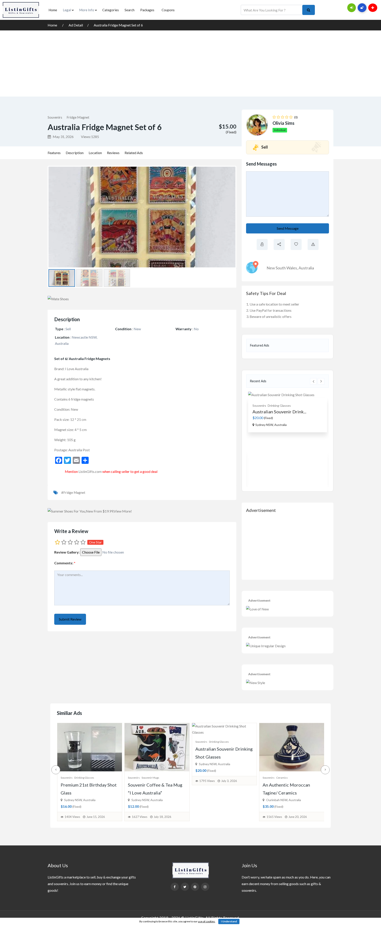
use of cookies (206, 921)
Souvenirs (55, 117)
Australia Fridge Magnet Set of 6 (118, 25)
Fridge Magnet (78, 117)
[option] (287, 412)
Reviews (113, 153)
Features (54, 153)
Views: (90, 136)
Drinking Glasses (279, 405)
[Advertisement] (190, 63)
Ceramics (214, 777)
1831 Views (274, 781)
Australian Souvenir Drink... (279, 411)
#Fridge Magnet (73, 492)
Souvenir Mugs (83, 777)
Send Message (288, 228)
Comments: (64, 563)
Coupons (168, 10)
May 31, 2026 (63, 136)
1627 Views (72, 817)
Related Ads (134, 153)
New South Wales (282, 267)
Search (129, 10)
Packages (147, 10)
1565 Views (207, 817)
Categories (110, 10)
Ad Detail (76, 25)
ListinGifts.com (90, 471)
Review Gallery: (67, 552)
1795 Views (139, 781)
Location (95, 153)
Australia (306, 267)
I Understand (229, 921)
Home (53, 10)
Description (75, 153)
